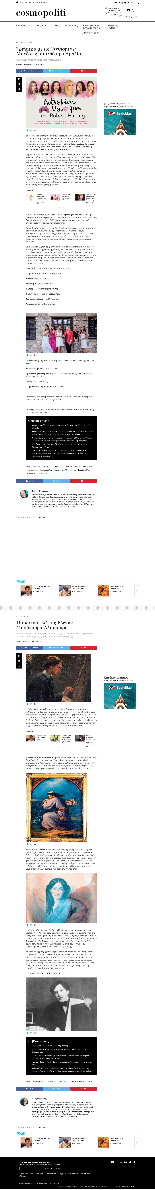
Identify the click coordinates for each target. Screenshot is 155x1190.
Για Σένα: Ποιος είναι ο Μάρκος (36, 3)
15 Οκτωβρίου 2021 (39, 64)
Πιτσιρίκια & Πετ (112, 26)
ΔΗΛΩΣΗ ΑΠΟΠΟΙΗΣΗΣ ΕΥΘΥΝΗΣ (119, 1186)
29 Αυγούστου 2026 (39, 1143)
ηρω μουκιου (32, 470)
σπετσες (90, 1081)
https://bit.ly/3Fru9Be (51, 973)
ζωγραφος (63, 1081)
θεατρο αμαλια (46, 470)
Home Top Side (26, 616)
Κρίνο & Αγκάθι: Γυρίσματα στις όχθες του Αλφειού (66, 737)
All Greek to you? (90, 32)
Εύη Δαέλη (87, 466)
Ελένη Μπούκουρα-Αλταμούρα (44, 1081)
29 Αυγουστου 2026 (39, 591)
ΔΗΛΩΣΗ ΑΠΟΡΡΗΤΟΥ (84, 1186)
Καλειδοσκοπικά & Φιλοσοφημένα (91, 26)
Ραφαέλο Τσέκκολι (76, 1081)
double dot (56, 1183)
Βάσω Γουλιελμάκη (73, 466)
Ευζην (56, 25)
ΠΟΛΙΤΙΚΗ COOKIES (96, 1186)
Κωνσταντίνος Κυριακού (37, 474)
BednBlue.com (109, 105)
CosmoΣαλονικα (27, 42)
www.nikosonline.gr (38, 1116)
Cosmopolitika (23, 25)
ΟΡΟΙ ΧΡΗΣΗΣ (106, 1186)
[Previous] (59, 207)
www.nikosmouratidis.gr (69, 1116)
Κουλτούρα (70, 25)
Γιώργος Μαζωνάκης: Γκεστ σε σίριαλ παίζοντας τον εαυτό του (90, 739)
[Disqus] (56, 548)
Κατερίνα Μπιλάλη (61, 470)
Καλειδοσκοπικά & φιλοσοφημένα (55, 1174)
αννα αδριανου (57, 466)
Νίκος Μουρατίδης (23, 641)
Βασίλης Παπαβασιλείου (25, 64)
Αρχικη (18, 42)
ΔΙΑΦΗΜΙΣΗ (132, 1186)
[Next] (63, 207)
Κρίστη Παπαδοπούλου (80, 470)
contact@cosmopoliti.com (71, 1186)
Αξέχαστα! (41, 25)
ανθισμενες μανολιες (40, 466)
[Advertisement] (120, 84)
